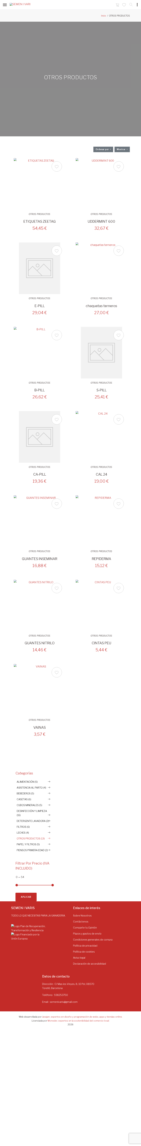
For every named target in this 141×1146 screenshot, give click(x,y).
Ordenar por (102, 149)
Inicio (103, 15)
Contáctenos (80, 921)
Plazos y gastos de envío (87, 933)
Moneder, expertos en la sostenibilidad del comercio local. (79, 1020)
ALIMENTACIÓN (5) (27, 781)
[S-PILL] (101, 352)
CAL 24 (101, 474)
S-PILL (101, 390)
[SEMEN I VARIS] (20, 5)
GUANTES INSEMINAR (39, 559)
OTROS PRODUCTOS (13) (31, 838)
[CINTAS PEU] (101, 605)
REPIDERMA (101, 559)
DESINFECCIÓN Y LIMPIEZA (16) (32, 813)
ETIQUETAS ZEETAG (39, 221)
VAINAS (39, 727)
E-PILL (40, 306)
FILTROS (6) (23, 826)
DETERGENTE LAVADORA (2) (33, 820)
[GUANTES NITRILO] (39, 605)
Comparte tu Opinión (85, 927)
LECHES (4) (23, 832)
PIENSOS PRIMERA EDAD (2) (32, 850)
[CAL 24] (101, 437)
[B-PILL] (39, 352)
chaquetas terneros (101, 306)
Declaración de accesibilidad (89, 963)
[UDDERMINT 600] (101, 184)
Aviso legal (79, 957)
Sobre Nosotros (82, 915)
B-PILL (39, 390)
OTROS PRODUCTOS (39, 214)
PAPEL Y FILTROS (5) (28, 844)
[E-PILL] (39, 268)
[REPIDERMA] (101, 521)
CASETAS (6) (24, 799)
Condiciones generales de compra (92, 939)
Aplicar (26, 897)
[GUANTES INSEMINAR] (39, 521)
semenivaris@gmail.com (64, 1001)
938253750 (61, 994)
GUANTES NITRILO (40, 643)
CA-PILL (39, 474)
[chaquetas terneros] (101, 268)
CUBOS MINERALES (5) (29, 805)
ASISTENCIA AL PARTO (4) (31, 787)
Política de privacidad (85, 945)
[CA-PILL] (39, 437)
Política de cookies (84, 951)
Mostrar (121, 149)
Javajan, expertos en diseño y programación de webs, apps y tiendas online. (82, 1016)
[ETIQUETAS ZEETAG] (39, 184)
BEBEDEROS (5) (25, 793)
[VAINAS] (39, 690)
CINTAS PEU (101, 643)
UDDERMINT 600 (101, 221)
